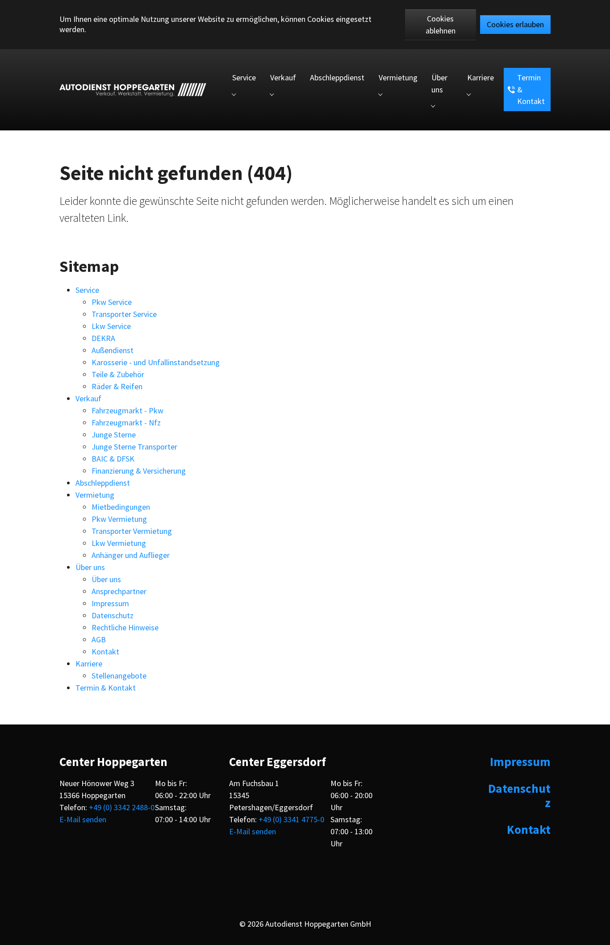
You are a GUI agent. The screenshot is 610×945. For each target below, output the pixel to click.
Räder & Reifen (117, 386)
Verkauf (88, 398)
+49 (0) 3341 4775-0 (291, 819)
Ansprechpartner (119, 591)
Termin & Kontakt (105, 688)
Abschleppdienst (102, 483)
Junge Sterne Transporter (134, 446)
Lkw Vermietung (119, 543)
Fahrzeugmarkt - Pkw (127, 410)
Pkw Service (112, 302)
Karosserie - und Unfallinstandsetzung (156, 362)
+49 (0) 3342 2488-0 (122, 807)
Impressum (110, 603)
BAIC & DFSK (113, 459)
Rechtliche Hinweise (125, 627)
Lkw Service (111, 326)
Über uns (90, 567)
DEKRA (103, 338)
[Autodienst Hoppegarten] (132, 90)
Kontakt (105, 651)
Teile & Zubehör (118, 374)
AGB (99, 639)
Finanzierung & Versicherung (139, 471)
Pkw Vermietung (119, 519)
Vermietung (94, 495)
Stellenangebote (119, 675)
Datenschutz (113, 615)
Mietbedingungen (121, 507)
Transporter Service (124, 314)
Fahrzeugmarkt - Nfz (126, 422)
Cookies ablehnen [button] (440, 24)
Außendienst (113, 350)
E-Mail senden (82, 819)
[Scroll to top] (595, 930)
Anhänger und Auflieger (131, 555)
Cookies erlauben (515, 24)
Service (87, 290)
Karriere (88, 663)
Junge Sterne (114, 434)
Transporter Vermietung (132, 531)
